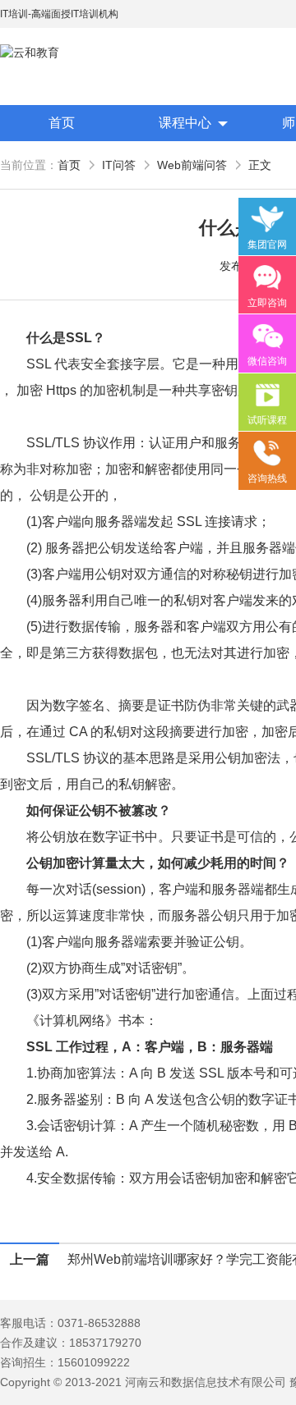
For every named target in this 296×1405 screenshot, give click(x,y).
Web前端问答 (192, 165)
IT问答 (119, 165)
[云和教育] (74, 53)
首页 (62, 123)
